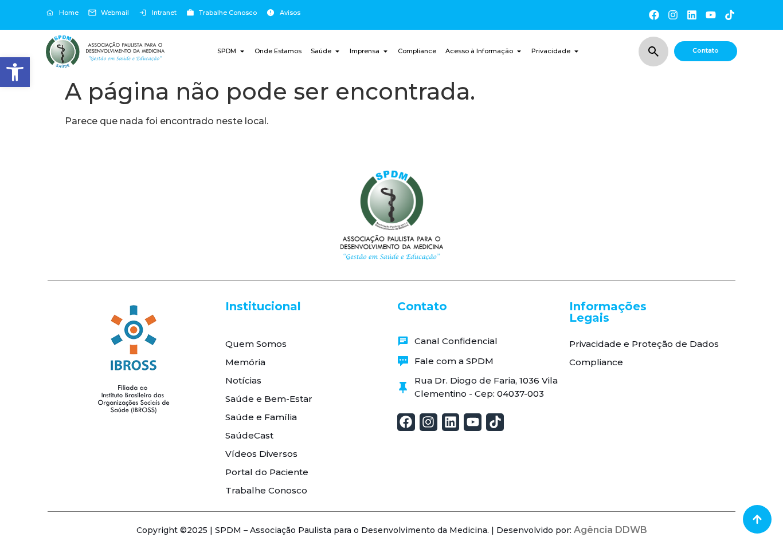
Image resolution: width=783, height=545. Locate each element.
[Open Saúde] (337, 51)
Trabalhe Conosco (266, 490)
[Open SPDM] (242, 51)
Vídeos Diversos (261, 453)
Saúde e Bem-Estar (268, 398)
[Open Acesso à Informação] (519, 51)
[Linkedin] (691, 14)
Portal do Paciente (266, 472)
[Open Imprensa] (385, 51)
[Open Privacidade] (576, 51)
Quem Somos (256, 343)
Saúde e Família (261, 417)
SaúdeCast (249, 435)
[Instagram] (672, 14)
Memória (245, 362)
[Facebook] (654, 14)
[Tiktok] (730, 14)
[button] (15, 72)
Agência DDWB (610, 529)
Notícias (243, 380)
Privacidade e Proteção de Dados (644, 343)
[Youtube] (711, 14)
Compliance (596, 362)
